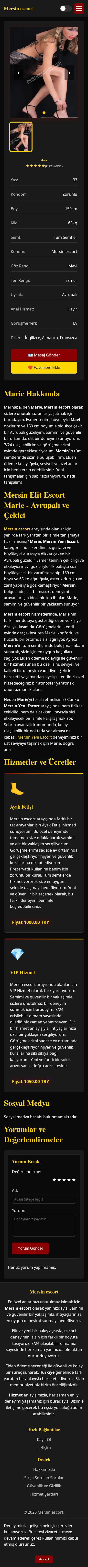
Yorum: (18, 1210)
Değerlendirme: (26, 1171)
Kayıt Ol (44, 1439)
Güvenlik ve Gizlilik (44, 1485)
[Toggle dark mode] (66, 8)
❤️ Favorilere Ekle (44, 368)
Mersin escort (17, 529)
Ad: (15, 1190)
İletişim (44, 1447)
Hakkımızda (44, 1469)
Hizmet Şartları (44, 1494)
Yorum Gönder (30, 1248)
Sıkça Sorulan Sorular (44, 1477)
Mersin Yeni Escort (35, 737)
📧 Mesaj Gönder (44, 355)
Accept (44, 1559)
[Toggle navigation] (79, 8)
